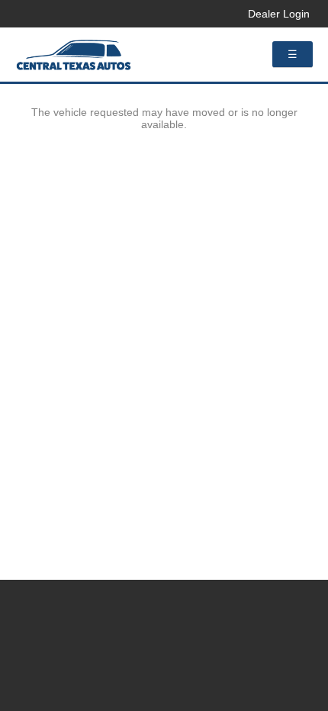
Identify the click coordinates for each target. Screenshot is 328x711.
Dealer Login (279, 14)
